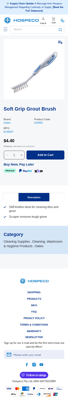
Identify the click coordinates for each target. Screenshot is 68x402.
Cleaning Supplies (17, 241)
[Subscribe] (9, 354)
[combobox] (37, 29)
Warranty (34, 331)
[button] (5, 29)
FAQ (34, 311)
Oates (7, 122)
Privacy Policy (34, 318)
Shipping (8, 146)
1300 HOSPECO (62, 20)
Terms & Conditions (34, 324)
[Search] (60, 29)
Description (34, 197)
